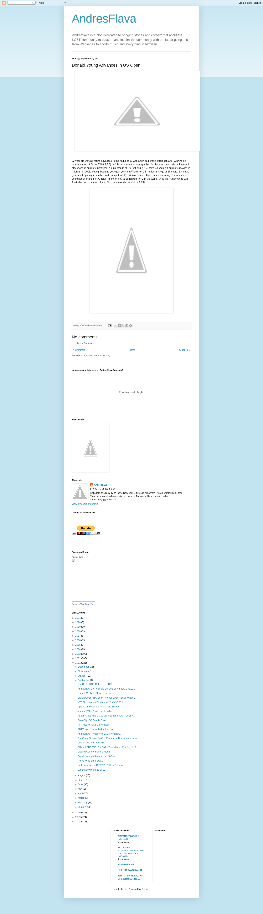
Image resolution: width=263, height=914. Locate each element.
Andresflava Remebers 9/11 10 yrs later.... (99, 733)
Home (132, 350)
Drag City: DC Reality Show (92, 720)
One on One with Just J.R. (91, 742)
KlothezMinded (126, 864)
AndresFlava (104, 18)
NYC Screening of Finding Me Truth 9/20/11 (100, 702)
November (84, 671)
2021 (78, 618)
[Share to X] (123, 325)
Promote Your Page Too (83, 604)
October (82, 676)
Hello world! (123, 839)
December (84, 666)
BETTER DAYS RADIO (130, 870)
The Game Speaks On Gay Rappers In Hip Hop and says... (108, 738)
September (84, 680)
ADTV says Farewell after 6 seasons (96, 729)
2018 (78, 631)
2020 (78, 622)
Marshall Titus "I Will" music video (95, 711)
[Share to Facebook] (127, 325)
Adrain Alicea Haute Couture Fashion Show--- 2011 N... (106, 715)
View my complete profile (85, 504)
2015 (78, 645)
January (82, 807)
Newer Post (79, 350)
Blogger (146, 889)
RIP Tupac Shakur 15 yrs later (93, 724)
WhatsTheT (124, 847)
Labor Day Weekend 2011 (91, 769)
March (81, 798)
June (81, 784)
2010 (78, 812)
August (82, 775)
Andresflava (100, 485)
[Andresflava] (83, 600)
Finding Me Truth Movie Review (94, 693)
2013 (78, 654)
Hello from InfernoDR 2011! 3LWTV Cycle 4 (100, 765)
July (80, 780)
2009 (78, 817)
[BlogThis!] (119, 325)
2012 (78, 658)
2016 (78, 640)
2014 (78, 649)
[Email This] (116, 325)
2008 (78, 821)
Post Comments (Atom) (98, 355)
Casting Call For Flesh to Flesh (94, 751)
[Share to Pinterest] (130, 325)
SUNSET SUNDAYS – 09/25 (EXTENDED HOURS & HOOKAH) (131, 853)
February (83, 802)
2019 (78, 626)
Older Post (184, 350)
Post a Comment (85, 343)
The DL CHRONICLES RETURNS (95, 684)
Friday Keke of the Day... (90, 760)
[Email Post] (109, 325)
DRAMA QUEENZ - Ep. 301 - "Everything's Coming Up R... (108, 747)
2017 (78, 635)
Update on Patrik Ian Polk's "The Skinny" (99, 706)
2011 (78, 662)
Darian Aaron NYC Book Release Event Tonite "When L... (107, 697)
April (80, 793)
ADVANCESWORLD (128, 836)
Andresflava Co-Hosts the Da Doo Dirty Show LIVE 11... (106, 688)
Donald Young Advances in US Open (97, 756)
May (80, 789)
